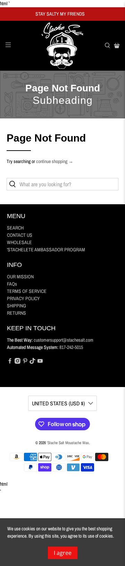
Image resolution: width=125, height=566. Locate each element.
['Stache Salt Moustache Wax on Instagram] (17, 362)
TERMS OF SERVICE (27, 291)
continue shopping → (54, 161)
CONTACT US (19, 235)
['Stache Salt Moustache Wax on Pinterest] (25, 362)
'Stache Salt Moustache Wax (68, 443)
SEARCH (15, 228)
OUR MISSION (20, 276)
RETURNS (16, 313)
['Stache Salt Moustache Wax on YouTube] (40, 362)
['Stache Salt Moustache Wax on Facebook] (10, 362)
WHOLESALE (19, 242)
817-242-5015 (71, 347)
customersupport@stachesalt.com (63, 340)
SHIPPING (16, 306)
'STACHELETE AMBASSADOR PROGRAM (46, 249)
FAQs (12, 284)
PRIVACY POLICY (23, 298)
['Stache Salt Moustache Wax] (62, 46)
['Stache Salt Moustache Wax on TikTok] (32, 362)
